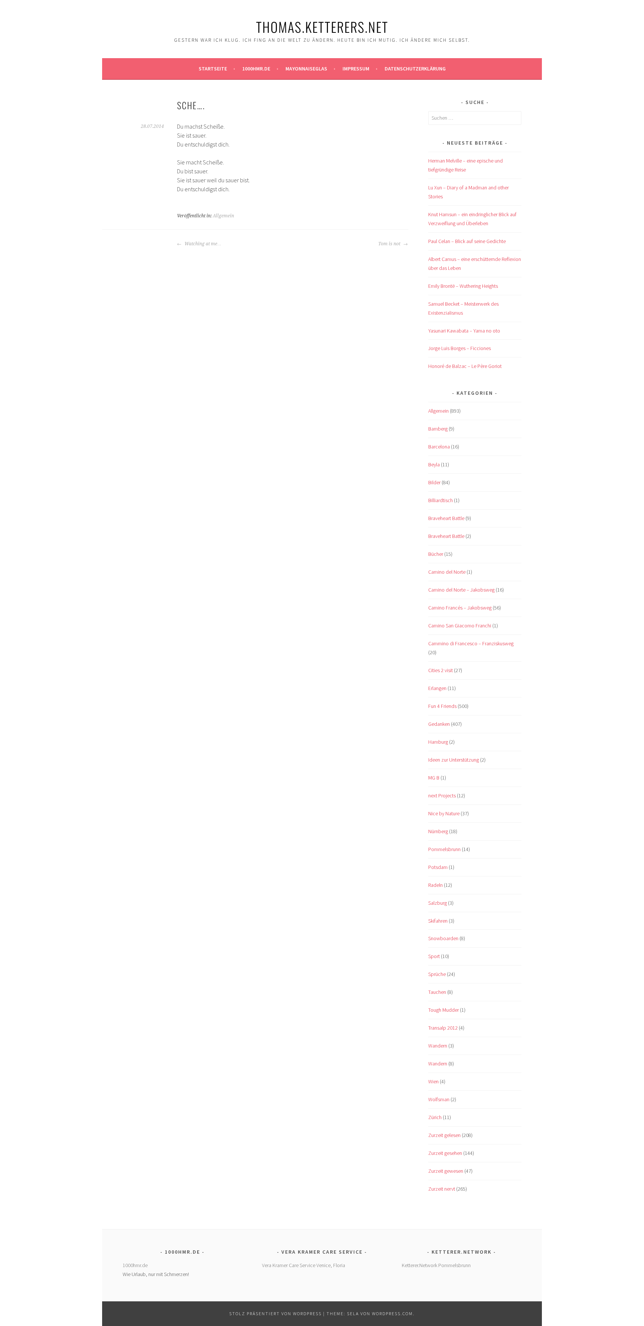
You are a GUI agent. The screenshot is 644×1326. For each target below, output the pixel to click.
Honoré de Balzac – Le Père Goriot (465, 366)
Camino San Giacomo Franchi (459, 625)
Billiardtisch (440, 500)
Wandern (437, 1045)
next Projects (442, 795)
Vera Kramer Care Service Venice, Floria (303, 1265)
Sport (434, 956)
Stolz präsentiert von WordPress (275, 1313)
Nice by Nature (444, 813)
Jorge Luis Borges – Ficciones (459, 348)
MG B (433, 777)
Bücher (435, 554)
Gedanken (439, 724)
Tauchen (437, 992)
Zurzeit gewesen (445, 1171)
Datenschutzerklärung (415, 68)
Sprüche (437, 974)
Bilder (434, 482)
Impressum (355, 68)
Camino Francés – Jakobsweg (460, 607)
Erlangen (437, 688)
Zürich (435, 1117)
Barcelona (439, 446)
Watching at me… (202, 243)
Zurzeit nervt (441, 1188)
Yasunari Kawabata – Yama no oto (464, 330)
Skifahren (438, 920)
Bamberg (438, 428)
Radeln (435, 885)
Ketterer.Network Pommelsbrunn (436, 1265)
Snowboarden (443, 938)
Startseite (213, 68)
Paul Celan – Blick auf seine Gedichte (467, 241)
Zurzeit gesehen (445, 1153)
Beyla (434, 464)
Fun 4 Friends (442, 706)
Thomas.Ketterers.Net (322, 27)
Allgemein (223, 215)
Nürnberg (438, 831)
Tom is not (389, 243)
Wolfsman (438, 1099)
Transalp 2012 (443, 1027)
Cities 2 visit (440, 670)
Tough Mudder (443, 1010)
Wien (433, 1081)
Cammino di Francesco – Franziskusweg (471, 643)
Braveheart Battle (446, 518)
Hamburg (438, 741)
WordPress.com (392, 1313)
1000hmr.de (256, 68)
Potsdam (438, 867)
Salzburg (437, 903)
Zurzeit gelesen (444, 1135)
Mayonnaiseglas (306, 68)
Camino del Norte (446, 571)
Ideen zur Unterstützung (453, 759)
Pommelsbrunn (444, 849)
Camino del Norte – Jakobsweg (461, 589)
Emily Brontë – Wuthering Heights (463, 286)
